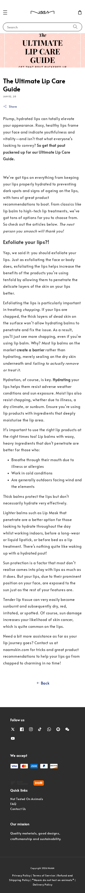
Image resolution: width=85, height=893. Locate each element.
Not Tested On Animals (26, 799)
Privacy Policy (21, 875)
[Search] (75, 27)
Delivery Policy (42, 884)
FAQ (13, 804)
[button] (5, 12)
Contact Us (18, 809)
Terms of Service (44, 875)
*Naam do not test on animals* (53, 880)
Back (45, 683)
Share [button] (13, 106)
